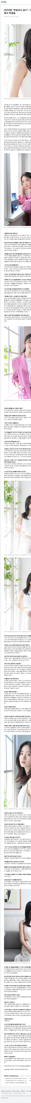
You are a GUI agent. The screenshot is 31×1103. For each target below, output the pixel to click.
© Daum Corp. (4, 1097)
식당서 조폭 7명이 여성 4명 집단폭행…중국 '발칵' (16, 1082)
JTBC (4, 2)
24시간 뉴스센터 (15, 1091)
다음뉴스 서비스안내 (5, 1091)
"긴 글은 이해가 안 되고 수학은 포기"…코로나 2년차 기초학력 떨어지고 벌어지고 (16, 1080)
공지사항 (23, 1091)
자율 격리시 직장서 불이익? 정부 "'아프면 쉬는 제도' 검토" (16, 1078)
